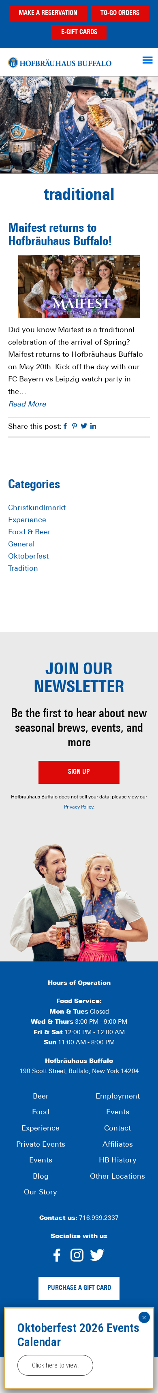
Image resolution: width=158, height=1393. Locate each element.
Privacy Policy (78, 807)
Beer (41, 1097)
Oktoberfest (28, 557)
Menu (149, 60)
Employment (118, 1097)
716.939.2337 (99, 1218)
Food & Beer (29, 532)
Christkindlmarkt (37, 508)
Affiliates (117, 1145)
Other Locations (117, 1177)
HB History (118, 1160)
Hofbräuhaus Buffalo (59, 62)
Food (40, 1112)
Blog (41, 1177)
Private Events (40, 1145)
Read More (27, 405)
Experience (27, 520)
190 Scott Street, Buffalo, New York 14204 (79, 1072)
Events (40, 1160)
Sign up (79, 772)
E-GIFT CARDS (79, 32)
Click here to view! (55, 1365)
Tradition (23, 569)
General (21, 544)
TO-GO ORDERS (119, 13)
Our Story (40, 1192)
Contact (117, 1129)
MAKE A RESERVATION (48, 13)
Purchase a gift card (79, 1288)
